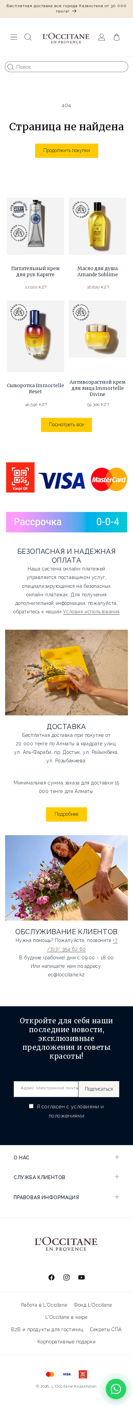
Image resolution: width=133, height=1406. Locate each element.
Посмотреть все (66, 424)
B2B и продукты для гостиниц (47, 1329)
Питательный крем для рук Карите (35, 271)
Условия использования (91, 611)
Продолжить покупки (66, 150)
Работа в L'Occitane (44, 1305)
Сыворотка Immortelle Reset (35, 388)
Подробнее (66, 814)
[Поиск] (10, 67)
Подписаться (99, 1089)
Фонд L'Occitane (93, 1305)
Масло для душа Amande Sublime (97, 271)
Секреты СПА (106, 1329)
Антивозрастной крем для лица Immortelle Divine (97, 388)
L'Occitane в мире (66, 1317)
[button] (13, 37)
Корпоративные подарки (67, 1341)
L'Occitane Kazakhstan (74, 1386)
